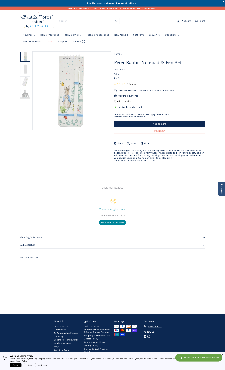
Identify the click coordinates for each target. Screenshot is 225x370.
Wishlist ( (78, 41)
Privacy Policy (91, 345)
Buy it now (159, 130)
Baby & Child (71, 34)
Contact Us (60, 329)
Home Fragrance (49, 34)
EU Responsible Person (66, 333)
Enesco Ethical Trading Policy (96, 350)
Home (117, 54)
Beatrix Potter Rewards (66, 339)
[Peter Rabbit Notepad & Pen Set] (34, 284)
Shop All (62, 41)
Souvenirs (154, 34)
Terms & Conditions (94, 342)
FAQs (56, 346)
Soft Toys (138, 34)
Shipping (118, 117)
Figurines (28, 34)
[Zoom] (72, 91)
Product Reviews (62, 343)
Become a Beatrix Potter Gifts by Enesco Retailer (97, 330)
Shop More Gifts (32, 41)
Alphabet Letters (126, 3)
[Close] (222, 354)
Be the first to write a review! (112, 222)
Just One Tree (61, 350)
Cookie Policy (91, 338)
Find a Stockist (91, 326)
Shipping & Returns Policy (97, 335)
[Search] (116, 21)
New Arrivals (121, 34)
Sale (50, 41)
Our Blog (58, 336)
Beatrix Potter (61, 326)
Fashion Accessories (97, 34)
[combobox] (89, 21)
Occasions (171, 34)
